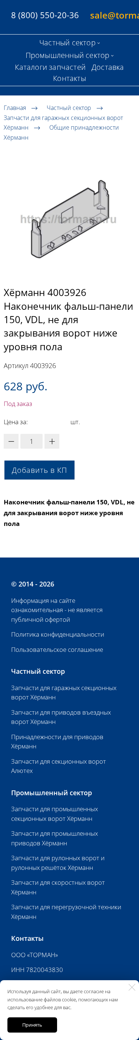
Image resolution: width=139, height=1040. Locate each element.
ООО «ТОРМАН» (34, 954)
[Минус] (11, 441)
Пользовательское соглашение (57, 649)
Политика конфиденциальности (57, 634)
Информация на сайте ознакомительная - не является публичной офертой (57, 610)
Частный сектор (69, 108)
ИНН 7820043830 (37, 969)
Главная (15, 108)
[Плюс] (51, 441)
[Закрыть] (132, 987)
